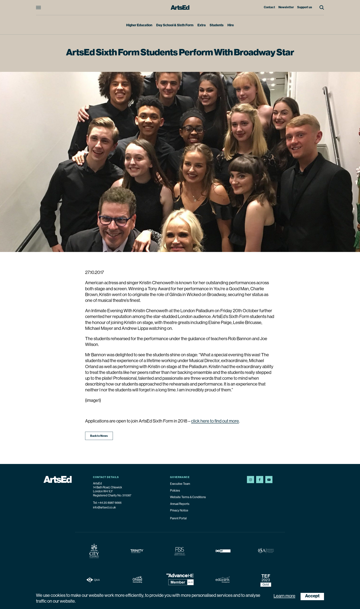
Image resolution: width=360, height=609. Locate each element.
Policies (175, 490)
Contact (269, 7)
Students (217, 25)
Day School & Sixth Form (175, 25)
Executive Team (180, 484)
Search (322, 7)
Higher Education (139, 25)
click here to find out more (215, 421)
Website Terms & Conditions (188, 497)
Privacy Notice (179, 510)
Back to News (99, 436)
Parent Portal (178, 518)
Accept (312, 596)
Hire (230, 25)
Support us (304, 7)
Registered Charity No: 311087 (112, 495)
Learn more (284, 596)
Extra (201, 25)
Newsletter (286, 7)
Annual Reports (179, 504)
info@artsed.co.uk (104, 507)
